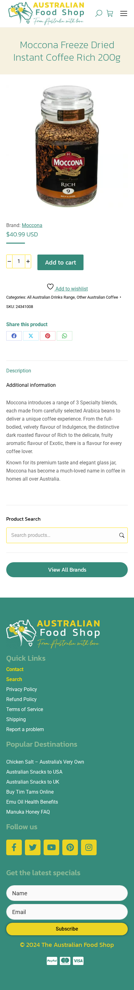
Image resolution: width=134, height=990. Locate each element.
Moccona (32, 225)
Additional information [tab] (31, 385)
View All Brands (67, 569)
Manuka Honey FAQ (28, 812)
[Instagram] (89, 847)
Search (121, 535)
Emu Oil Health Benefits (32, 802)
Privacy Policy (21, 689)
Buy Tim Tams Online (30, 792)
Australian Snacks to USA (34, 772)
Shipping (16, 719)
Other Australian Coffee (97, 297)
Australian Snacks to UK (32, 782)
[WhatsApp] (64, 336)
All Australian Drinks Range (51, 297)
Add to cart (60, 262)
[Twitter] (33, 847)
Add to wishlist (71, 289)
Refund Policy (21, 699)
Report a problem (25, 729)
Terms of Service (24, 709)
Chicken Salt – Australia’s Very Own (45, 762)
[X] (31, 336)
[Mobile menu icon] (124, 13)
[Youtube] (51, 847)
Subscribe (67, 929)
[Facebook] (14, 336)
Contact (14, 669)
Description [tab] (18, 371)
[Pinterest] (47, 336)
